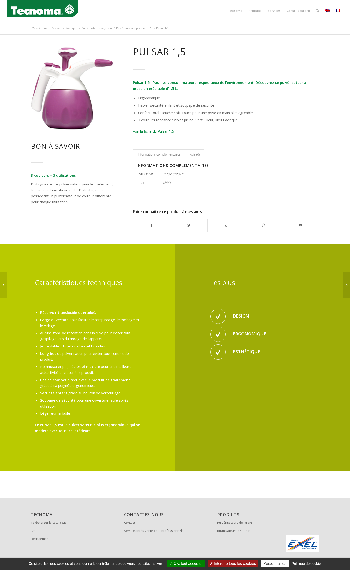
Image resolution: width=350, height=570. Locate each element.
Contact (129, 522)
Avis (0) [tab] (195, 154)
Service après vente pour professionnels (154, 530)
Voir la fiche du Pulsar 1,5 (153, 131)
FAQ (34, 530)
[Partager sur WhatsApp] (226, 225)
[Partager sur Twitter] (188, 225)
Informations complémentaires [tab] (159, 154)
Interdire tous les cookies (234, 563)
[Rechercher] (317, 10)
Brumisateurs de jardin (233, 530)
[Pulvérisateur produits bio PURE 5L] (346, 285)
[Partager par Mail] (300, 225)
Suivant (110, 88)
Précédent (35, 88)
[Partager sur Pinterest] (263, 225)
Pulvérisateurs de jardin (234, 522)
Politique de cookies (307, 563)
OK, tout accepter (188, 563)
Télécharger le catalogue (49, 522)
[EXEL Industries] (302, 543)
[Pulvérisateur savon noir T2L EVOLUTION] (3, 285)
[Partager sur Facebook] (151, 225)
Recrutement (40, 539)
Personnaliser (275, 563)
